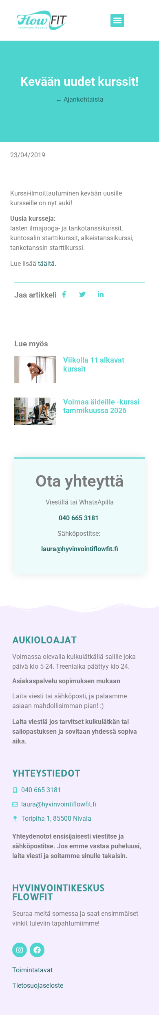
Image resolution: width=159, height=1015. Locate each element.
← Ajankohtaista (79, 99)
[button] (117, 20)
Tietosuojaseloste (37, 985)
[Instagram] (19, 950)
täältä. (47, 263)
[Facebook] (37, 950)
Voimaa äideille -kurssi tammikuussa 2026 (101, 406)
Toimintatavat (32, 970)
